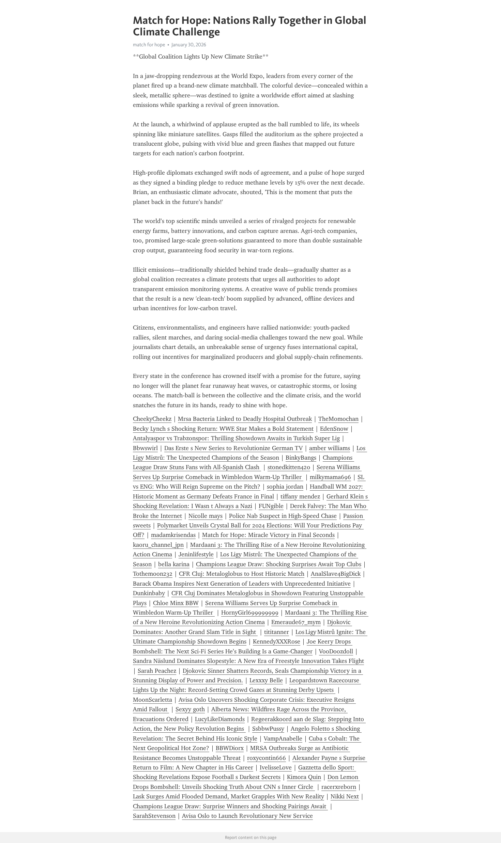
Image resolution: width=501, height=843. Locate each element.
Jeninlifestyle (196, 554)
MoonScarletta (152, 699)
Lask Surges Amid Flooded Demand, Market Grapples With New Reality (228, 796)
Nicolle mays (205, 516)
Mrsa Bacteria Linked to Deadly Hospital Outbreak (245, 419)
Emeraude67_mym (296, 622)
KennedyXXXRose (276, 641)
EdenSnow (334, 428)
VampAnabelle (283, 738)
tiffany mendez (300, 496)
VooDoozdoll (336, 651)
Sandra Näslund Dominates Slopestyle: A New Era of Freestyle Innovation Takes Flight (248, 661)
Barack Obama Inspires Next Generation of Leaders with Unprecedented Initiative (242, 583)
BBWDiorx (230, 748)
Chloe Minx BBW (176, 603)
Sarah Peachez (157, 670)
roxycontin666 (266, 758)
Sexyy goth (190, 709)
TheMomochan (338, 419)
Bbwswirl (145, 448)
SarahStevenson (154, 816)
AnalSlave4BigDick (336, 573)
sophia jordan (285, 486)
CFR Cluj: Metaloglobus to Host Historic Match (241, 573)
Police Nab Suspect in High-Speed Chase (283, 516)
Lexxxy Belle (266, 680)
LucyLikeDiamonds (220, 719)
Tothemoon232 (152, 573)
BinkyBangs (301, 457)
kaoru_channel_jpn (158, 544)
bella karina (173, 564)
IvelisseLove (276, 767)
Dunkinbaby (149, 593)
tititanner (276, 632)
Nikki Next (345, 796)
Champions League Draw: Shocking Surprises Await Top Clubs (278, 564)
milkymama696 (330, 477)
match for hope (149, 45)
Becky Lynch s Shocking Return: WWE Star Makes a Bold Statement (223, 428)
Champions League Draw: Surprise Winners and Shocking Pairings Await (230, 806)
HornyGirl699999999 (249, 612)
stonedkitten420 (289, 467)
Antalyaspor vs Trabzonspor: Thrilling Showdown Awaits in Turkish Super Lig (236, 438)
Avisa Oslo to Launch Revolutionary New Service (247, 816)
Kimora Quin (304, 777)
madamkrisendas (173, 535)
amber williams (329, 448)
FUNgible (271, 506)
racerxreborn (338, 787)
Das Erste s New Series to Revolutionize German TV (233, 448)
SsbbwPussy (268, 728)
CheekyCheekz (152, 419)
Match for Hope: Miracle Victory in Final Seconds (268, 535)
